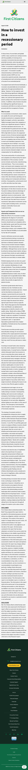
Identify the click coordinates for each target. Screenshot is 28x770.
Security (14, 757)
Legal (14, 752)
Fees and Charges (14, 698)
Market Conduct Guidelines (14, 760)
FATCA (14, 692)
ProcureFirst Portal (14, 715)
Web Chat (14, 730)
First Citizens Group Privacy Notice (14, 754)
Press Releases (14, 710)
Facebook (6, 734)
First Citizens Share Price (14, 724)
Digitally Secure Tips (14, 685)
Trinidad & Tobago (14, 748)
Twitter (10, 734)
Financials (14, 701)
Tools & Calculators (14, 727)
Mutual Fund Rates (14, 721)
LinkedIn (18, 734)
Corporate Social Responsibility (14, 679)
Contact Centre (14, 676)
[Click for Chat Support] (24, 767)
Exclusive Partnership (14, 688)
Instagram (14, 734)
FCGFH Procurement (14, 695)
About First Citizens (14, 670)
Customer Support (14, 682)
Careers (14, 673)
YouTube (22, 734)
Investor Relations (14, 704)
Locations (14, 707)
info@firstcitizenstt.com (15, 661)
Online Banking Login (14, 665)
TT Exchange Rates (14, 718)
